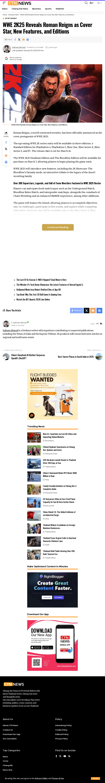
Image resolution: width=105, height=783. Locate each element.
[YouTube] (64, 756)
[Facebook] (56, 756)
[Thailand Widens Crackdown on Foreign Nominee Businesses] (34, 528)
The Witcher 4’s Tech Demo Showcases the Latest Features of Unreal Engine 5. (49, 284)
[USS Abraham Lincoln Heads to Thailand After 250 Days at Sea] (34, 463)
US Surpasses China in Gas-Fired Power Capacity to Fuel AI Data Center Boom (59, 500)
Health (47, 545)
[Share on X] (19, 39)
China (47, 480)
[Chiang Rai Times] (19, 3)
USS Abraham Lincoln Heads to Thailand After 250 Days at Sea (59, 461)
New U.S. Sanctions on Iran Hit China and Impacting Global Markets (59, 435)
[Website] (97, 324)
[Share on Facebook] (15, 39)
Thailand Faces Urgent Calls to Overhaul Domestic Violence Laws (59, 539)
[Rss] (69, 756)
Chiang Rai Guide (51, 454)
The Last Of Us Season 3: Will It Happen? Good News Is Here (41, 279)
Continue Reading (57, 227)
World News (49, 441)
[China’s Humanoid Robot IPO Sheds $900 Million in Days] (34, 476)
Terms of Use (58, 778)
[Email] (23, 39)
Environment (49, 506)
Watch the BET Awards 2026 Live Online (33, 299)
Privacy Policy (41, 778)
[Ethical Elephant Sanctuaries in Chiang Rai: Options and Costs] (34, 450)
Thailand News (50, 467)
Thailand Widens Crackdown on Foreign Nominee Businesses (59, 526)
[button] (95, 778)
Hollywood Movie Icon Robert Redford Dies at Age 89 (38, 289)
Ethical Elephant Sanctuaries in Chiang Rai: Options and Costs (59, 448)
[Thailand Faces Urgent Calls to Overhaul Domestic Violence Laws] (34, 541)
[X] (60, 756)
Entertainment (13, 15)
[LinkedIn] (101, 324)
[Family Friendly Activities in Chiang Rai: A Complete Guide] (34, 489)
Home (5, 15)
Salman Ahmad (18, 47)
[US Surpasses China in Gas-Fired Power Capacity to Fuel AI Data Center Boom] (34, 502)
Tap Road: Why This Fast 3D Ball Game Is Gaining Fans (38, 294)
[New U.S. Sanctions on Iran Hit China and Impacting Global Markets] (34, 437)
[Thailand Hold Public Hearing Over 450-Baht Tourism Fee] (34, 554)
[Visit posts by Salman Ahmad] (7, 49)
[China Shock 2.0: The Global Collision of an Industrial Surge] (34, 515)
